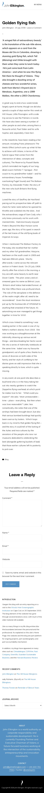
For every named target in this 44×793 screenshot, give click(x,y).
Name (5, 533)
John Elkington (8, 674)
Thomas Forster (8, 688)
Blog (6, 459)
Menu (39, 4)
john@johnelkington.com (14, 767)
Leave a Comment (34, 28)
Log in (40, 788)
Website (6, 559)
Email (5, 546)
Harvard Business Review (27, 657)
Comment (7, 498)
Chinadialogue (19, 651)
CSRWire (29, 651)
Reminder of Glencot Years (28, 688)
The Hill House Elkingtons (27, 674)
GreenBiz (14, 654)
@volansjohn (29, 770)
